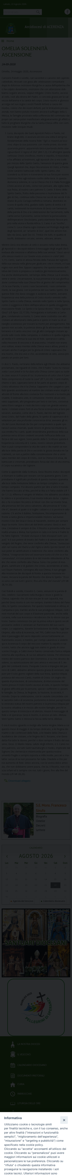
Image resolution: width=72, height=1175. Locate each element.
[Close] (64, 1120)
